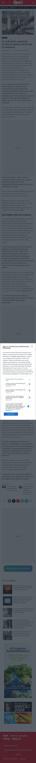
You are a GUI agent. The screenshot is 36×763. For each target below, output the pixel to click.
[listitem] (18, 379)
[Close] (32, 346)
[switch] (28, 384)
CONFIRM (10, 414)
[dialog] (18, 381)
